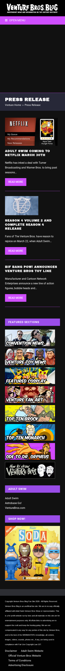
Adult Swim (11, 498)
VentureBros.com (15, 507)
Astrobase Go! (13, 503)
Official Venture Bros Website (24, 655)
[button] (15, 20)
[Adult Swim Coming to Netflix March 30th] (31, 131)
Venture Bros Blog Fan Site (24, 601)
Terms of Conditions (19, 660)
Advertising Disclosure (21, 665)
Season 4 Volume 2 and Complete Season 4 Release (28, 224)
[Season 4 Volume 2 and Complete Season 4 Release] (21, 205)
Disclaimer (11, 650)
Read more (15, 181)
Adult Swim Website (32, 650)
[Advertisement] (32, 58)
